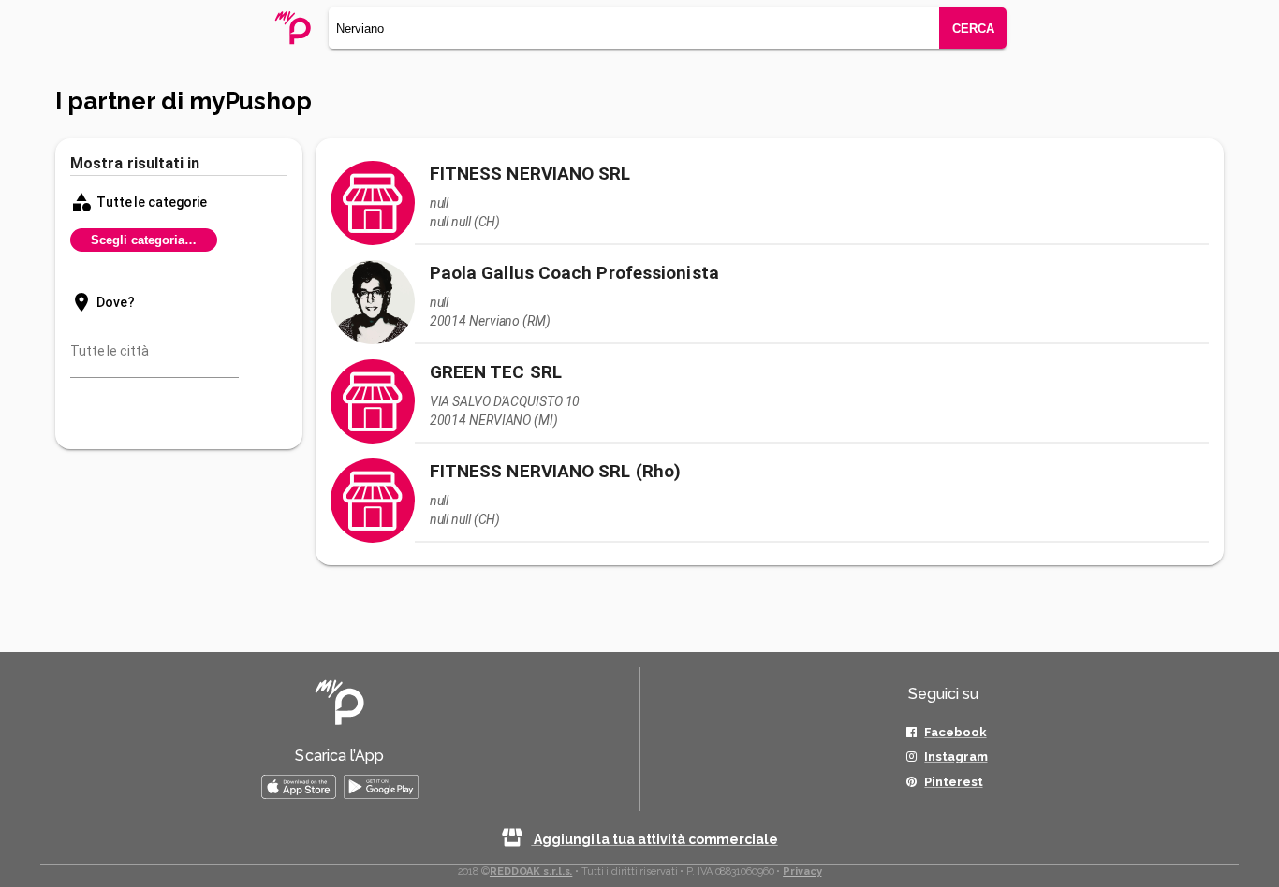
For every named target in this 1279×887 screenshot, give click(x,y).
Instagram (955, 756)
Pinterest (953, 782)
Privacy (802, 871)
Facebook (955, 732)
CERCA (973, 29)
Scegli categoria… (144, 240)
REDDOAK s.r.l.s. (531, 871)
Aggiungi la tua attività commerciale (654, 839)
